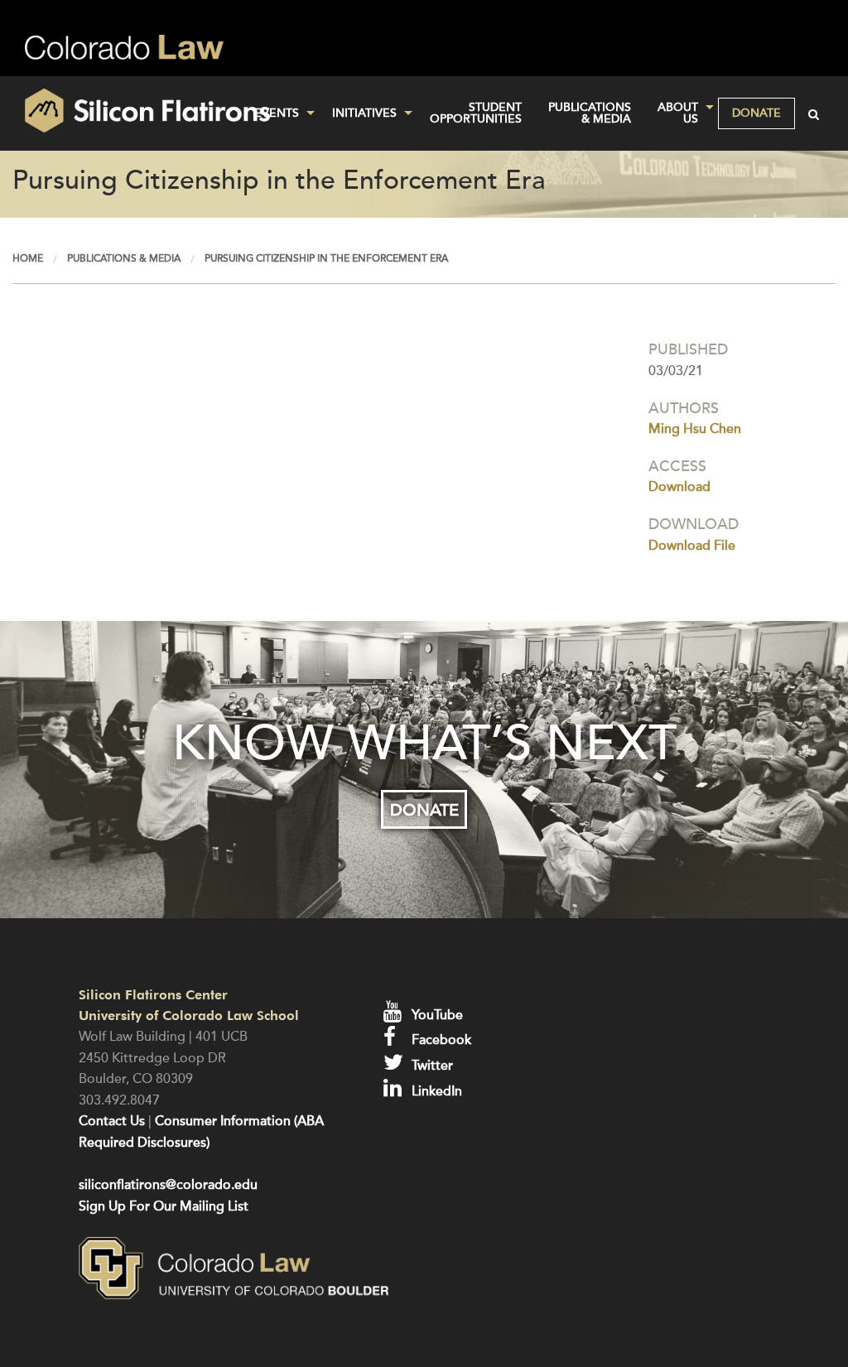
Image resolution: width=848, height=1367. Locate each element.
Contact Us (112, 1121)
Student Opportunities (476, 113)
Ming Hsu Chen (694, 429)
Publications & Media (589, 113)
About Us (678, 113)
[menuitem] (280, 113)
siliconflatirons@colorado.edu (168, 1185)
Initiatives (364, 113)
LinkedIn (435, 1091)
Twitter (430, 1065)
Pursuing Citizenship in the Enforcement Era (326, 258)
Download (679, 487)
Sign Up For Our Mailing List (163, 1206)
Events (276, 113)
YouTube (435, 1015)
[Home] (141, 110)
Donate (756, 113)
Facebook (439, 1040)
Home (27, 258)
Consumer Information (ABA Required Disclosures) (201, 1132)
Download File (691, 545)
